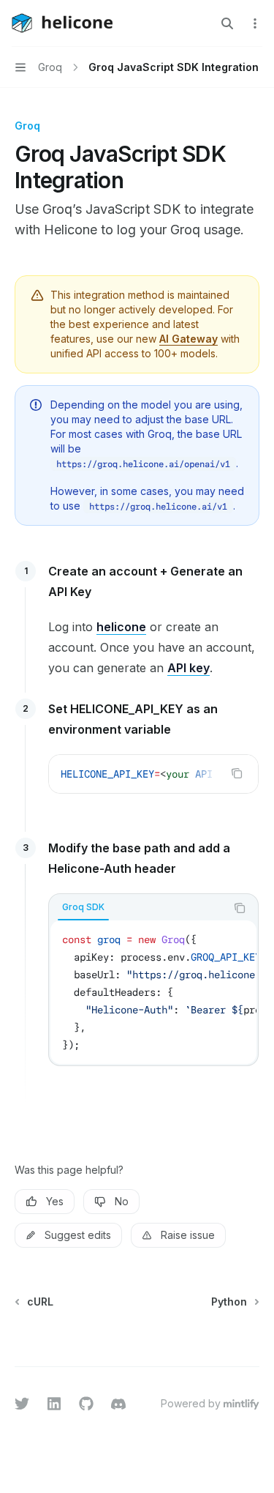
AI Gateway (188, 338)
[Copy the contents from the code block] (236, 773)
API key (188, 667)
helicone (121, 626)
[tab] (83, 907)
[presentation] (153, 774)
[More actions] (255, 23)
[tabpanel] (153, 992)
